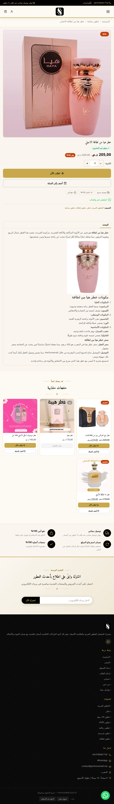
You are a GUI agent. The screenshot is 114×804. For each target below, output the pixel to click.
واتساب (86, 2)
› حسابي (107, 678)
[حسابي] (11, 11)
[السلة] (5, 11)
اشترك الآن (31, 600)
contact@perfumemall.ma (94, 766)
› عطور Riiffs (105, 722)
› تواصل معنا (105, 689)
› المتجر (107, 662)
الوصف (105, 224)
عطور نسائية (93, 21)
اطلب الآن (55, 173)
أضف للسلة (92, 451)
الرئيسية (106, 21)
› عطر (108, 711)
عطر (89, 207)
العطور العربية (97, 207)
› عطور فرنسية (104, 733)
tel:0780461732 (101, 2)
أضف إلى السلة (55, 183)
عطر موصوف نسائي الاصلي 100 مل (24, 435)
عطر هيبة (70, 435)
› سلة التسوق (105, 667)
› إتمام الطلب (105, 673)
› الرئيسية (107, 656)
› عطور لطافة (105, 738)
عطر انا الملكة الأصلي (103, 495)
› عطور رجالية (105, 727)
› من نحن (107, 684)
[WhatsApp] (108, 641)
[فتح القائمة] (108, 11)
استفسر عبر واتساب (98, 199)
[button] (105, 795)
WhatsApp (102, 760)
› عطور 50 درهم (104, 716)
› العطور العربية (104, 705)
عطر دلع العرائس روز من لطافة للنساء (97, 435)
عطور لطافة (81, 207)
